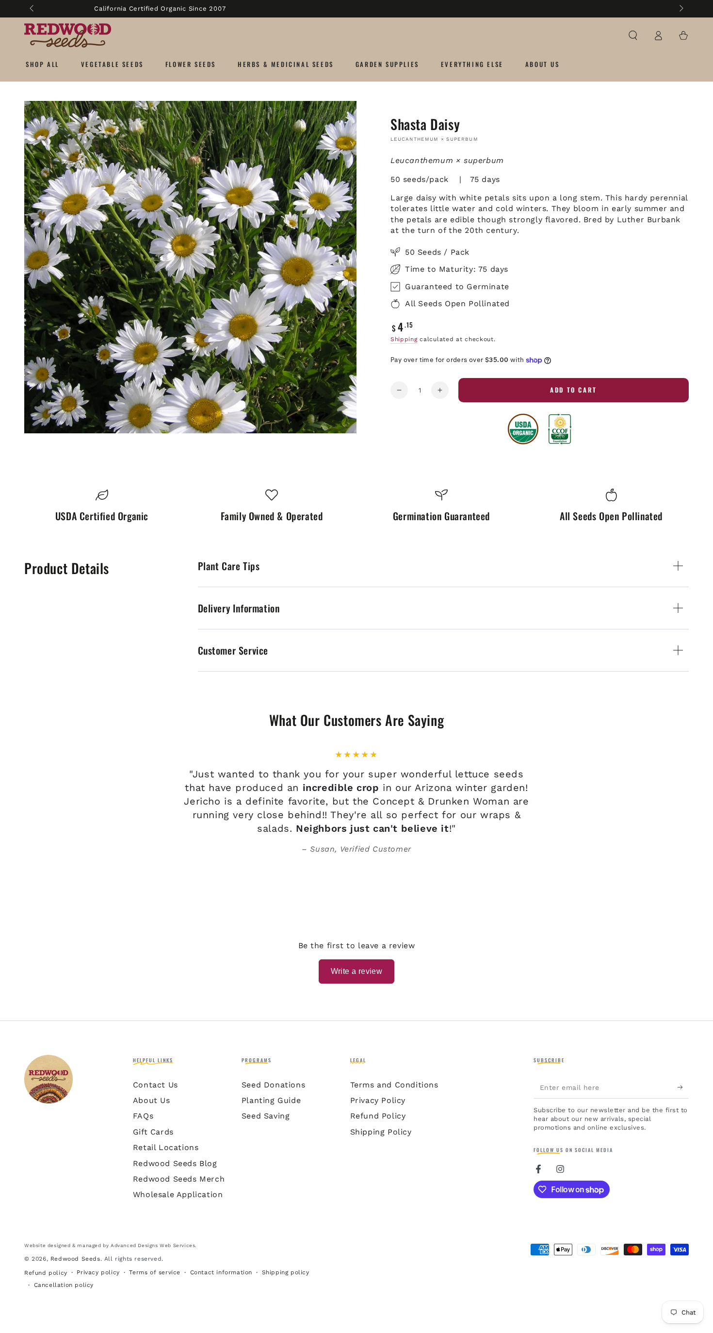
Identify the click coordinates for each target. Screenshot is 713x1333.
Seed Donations (273, 1084)
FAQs (143, 1115)
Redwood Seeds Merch (179, 1179)
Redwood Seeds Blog (175, 1163)
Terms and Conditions (394, 1084)
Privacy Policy (377, 1100)
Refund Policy (378, 1115)
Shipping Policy (381, 1131)
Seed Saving (266, 1115)
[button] (633, 35)
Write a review (357, 971)
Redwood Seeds (75, 1258)
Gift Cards (153, 1131)
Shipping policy (285, 1272)
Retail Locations (166, 1147)
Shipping (404, 339)
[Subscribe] (683, 1087)
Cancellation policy (64, 1285)
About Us (151, 1100)
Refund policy (45, 1272)
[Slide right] (680, 8)
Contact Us (155, 1084)
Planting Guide (271, 1100)
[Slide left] (32, 8)
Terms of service (154, 1272)
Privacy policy (98, 1272)
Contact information (221, 1272)
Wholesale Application (178, 1194)
